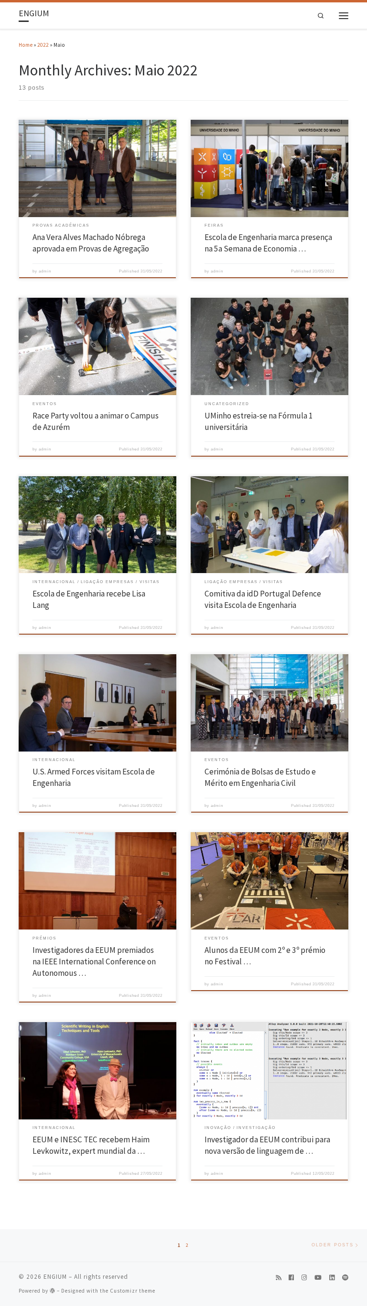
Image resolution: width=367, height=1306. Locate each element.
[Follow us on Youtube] (318, 1278)
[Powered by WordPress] (52, 1290)
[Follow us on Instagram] (304, 1278)
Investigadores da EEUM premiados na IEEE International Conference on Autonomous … (94, 961)
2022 (43, 45)
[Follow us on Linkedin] (332, 1278)
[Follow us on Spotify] (345, 1278)
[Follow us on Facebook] (291, 1278)
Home (25, 45)
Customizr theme (132, 1290)
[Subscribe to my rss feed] (278, 1278)
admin (45, 271)
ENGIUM (55, 1277)
